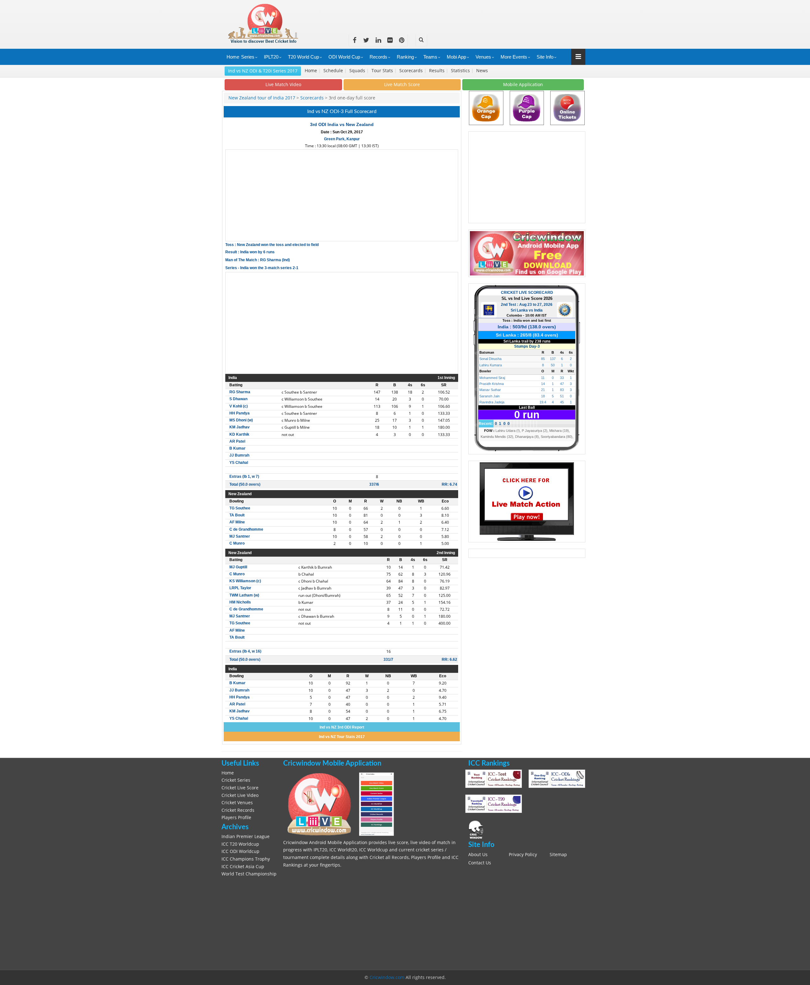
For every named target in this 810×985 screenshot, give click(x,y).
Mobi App (456, 57)
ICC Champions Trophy (245, 859)
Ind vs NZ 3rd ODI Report (342, 727)
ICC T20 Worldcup (240, 844)
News (482, 70)
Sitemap (558, 854)
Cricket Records (237, 810)
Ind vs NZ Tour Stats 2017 (342, 737)
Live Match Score (402, 84)
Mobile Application (523, 84)
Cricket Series (235, 780)
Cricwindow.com (387, 977)
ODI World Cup (344, 57)
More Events (514, 57)
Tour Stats (382, 70)
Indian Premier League (245, 836)
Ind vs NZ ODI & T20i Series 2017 (262, 71)
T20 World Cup (303, 57)
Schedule (333, 70)
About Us (478, 854)
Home (233, 57)
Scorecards (411, 70)
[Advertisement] (470, 14)
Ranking (405, 57)
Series (247, 57)
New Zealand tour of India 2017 (262, 98)
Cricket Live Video (240, 795)
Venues (483, 57)
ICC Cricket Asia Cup (242, 866)
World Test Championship (249, 874)
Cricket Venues (237, 802)
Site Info (545, 57)
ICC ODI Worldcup (240, 851)
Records (378, 57)
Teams (430, 57)
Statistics (461, 70)
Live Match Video (283, 84)
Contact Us (479, 863)
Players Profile (236, 817)
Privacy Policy (523, 854)
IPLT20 (271, 57)
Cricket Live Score (240, 788)
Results (437, 70)
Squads (357, 70)
